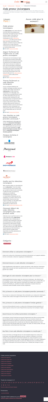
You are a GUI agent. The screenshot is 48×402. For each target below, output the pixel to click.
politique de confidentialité (15, 398)
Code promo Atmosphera (7, 369)
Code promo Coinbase (6, 363)
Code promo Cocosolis (6, 375)
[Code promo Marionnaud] (9, 149)
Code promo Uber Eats (6, 359)
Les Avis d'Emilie (5, 393)
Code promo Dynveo (14, 112)
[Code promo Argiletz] (6, 176)
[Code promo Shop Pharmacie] (9, 163)
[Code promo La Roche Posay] (9, 142)
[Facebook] (21, 396)
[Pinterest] (25, 396)
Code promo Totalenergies (7, 365)
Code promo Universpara (30, 6)
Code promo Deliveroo (6, 361)
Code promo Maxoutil (6, 371)
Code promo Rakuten (6, 367)
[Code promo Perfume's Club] (9, 156)
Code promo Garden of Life (15, 205)
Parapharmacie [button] (7, 243)
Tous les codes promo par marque (9, 387)
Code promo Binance (6, 357)
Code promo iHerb (13, 234)
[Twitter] (23, 396)
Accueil (4, 6)
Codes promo (11, 6)
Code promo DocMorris (14, 77)
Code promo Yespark (6, 373)
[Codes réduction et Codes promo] (22, 2)
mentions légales (5, 398)
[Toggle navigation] (46, 2)
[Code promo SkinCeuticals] (9, 171)
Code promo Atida (13, 48)
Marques (18, 6)
